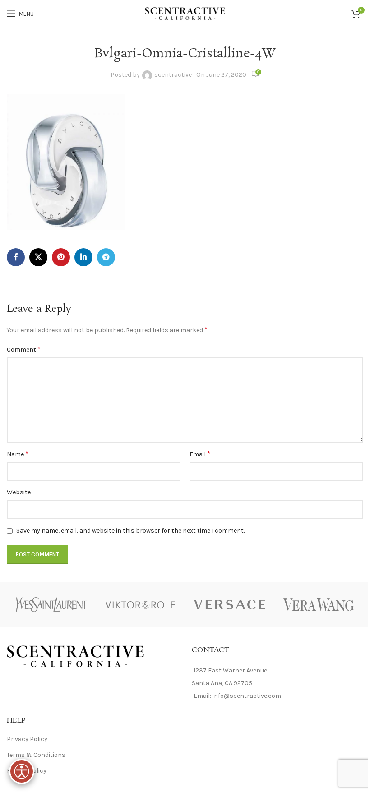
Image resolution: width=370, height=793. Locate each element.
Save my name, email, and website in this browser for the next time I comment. (130, 530)
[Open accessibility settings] (21, 771)
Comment (24, 349)
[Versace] (229, 604)
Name (17, 454)
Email (200, 454)
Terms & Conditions (36, 755)
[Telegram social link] (106, 257)
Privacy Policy (27, 739)
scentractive (173, 75)
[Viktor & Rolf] (140, 604)
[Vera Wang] (319, 604)
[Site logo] (185, 13)
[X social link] (38, 257)
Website (19, 492)
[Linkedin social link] (83, 257)
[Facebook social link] (16, 257)
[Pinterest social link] (61, 257)
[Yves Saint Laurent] (51, 604)
